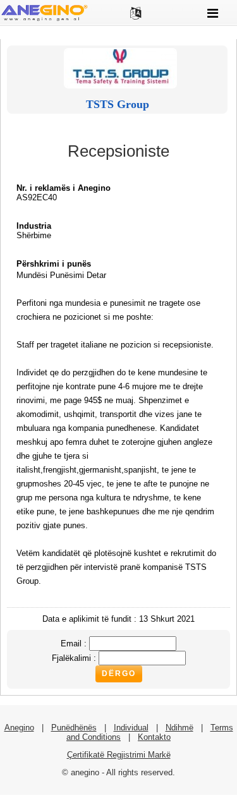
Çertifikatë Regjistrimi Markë (119, 754)
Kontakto (154, 737)
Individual (131, 727)
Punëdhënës (74, 727)
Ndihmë (179, 727)
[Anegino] (44, 20)
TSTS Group (117, 104)
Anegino (19, 727)
